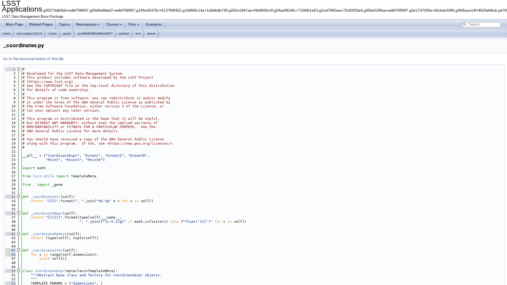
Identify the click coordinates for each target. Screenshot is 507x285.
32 (10, 197)
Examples (154, 24)
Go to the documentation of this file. (33, 59)
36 (10, 213)
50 (10, 271)
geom (67, 33)
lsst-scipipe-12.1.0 (29, 33)
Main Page (14, 24)
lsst (138, 33)
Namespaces (86, 24)
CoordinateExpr (50, 271)
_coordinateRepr (47, 213)
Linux (53, 33)
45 (10, 250)
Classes (112, 24)
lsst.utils (43, 176)
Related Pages (41, 24)
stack (6, 33)
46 (10, 254)
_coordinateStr (45, 197)
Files (132, 24)
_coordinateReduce (49, 234)
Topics (64, 24)
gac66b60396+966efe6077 (95, 33)
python (124, 33)
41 (10, 234)
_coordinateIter (47, 250)
